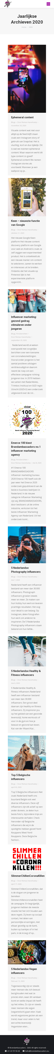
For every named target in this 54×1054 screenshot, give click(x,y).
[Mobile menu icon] (48, 4)
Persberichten (22, 333)
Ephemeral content (22, 117)
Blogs (13, 122)
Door (27, 122)
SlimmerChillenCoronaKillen (28, 875)
